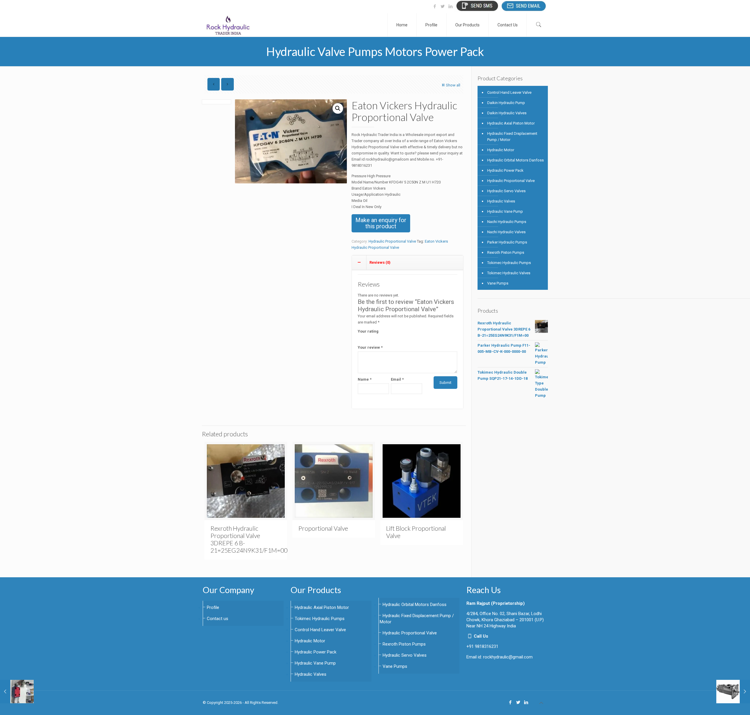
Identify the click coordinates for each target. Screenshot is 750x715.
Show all (453, 85)
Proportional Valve (323, 528)
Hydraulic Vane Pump (505, 211)
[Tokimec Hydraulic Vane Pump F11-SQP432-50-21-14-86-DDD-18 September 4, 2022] (733, 691)
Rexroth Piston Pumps (505, 252)
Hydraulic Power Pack (505, 170)
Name (364, 379)
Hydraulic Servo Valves (506, 191)
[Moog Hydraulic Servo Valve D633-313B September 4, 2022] (17, 691)
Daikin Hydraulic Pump (506, 103)
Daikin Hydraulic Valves (506, 113)
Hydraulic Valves (501, 201)
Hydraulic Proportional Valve (392, 241)
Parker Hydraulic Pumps (507, 242)
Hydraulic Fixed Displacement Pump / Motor (512, 136)
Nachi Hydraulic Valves (506, 232)
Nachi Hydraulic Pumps (506, 221)
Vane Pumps (497, 283)
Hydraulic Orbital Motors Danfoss (515, 160)
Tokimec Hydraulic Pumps (509, 263)
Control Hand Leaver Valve (509, 92)
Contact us (217, 618)
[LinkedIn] (450, 6)
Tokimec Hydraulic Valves (508, 273)
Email (397, 379)
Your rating (368, 331)
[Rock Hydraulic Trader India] (228, 25)
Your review (370, 347)
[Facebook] (435, 6)
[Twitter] (442, 6)
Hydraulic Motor (500, 150)
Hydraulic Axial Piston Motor (511, 123)
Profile (213, 607)
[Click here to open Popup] (477, 6)
